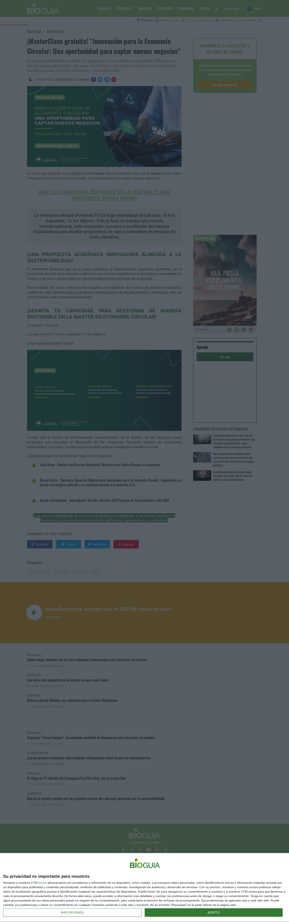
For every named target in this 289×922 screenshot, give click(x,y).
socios (43, 882)
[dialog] (144, 887)
